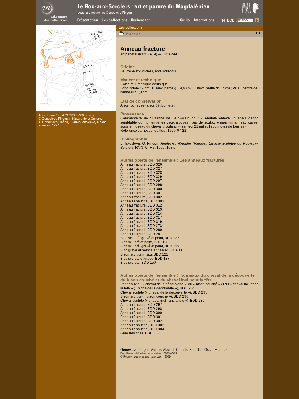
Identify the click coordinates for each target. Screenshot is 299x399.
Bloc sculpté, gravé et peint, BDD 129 (149, 246)
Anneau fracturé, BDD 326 (141, 164)
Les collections (130, 27)
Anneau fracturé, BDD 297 (141, 181)
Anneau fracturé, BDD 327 (141, 168)
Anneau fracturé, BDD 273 (141, 226)
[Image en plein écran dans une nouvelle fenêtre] (76, 104)
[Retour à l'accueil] (54, 22)
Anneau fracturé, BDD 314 (141, 213)
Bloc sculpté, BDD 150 (138, 263)
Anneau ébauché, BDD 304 (142, 329)
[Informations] (210, 20)
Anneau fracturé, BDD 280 (141, 230)
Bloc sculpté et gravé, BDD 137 (145, 258)
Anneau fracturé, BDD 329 (141, 177)
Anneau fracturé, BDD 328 (141, 173)
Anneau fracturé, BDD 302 (141, 197)
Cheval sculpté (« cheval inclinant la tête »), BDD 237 (162, 301)
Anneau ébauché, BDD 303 (142, 201)
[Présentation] (88, 20)
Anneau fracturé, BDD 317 (141, 218)
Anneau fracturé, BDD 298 (141, 185)
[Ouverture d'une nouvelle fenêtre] (250, 15)
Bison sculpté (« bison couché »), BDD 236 (154, 296)
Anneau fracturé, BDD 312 (141, 205)
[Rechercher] (140, 20)
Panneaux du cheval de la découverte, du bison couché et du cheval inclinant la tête (188, 277)
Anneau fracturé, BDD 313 (141, 209)
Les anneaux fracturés (202, 160)
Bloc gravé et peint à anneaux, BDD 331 (152, 250)
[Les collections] (114, 20)
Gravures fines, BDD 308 (140, 333)
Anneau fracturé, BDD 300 (141, 189)
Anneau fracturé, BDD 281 (141, 234)
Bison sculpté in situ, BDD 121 (144, 254)
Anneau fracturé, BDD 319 (141, 222)
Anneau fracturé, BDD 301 (141, 193)
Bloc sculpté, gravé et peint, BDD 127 (149, 238)
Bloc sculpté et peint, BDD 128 (144, 242)
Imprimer (133, 34)
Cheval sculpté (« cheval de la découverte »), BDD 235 (163, 292)
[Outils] (183, 20)
